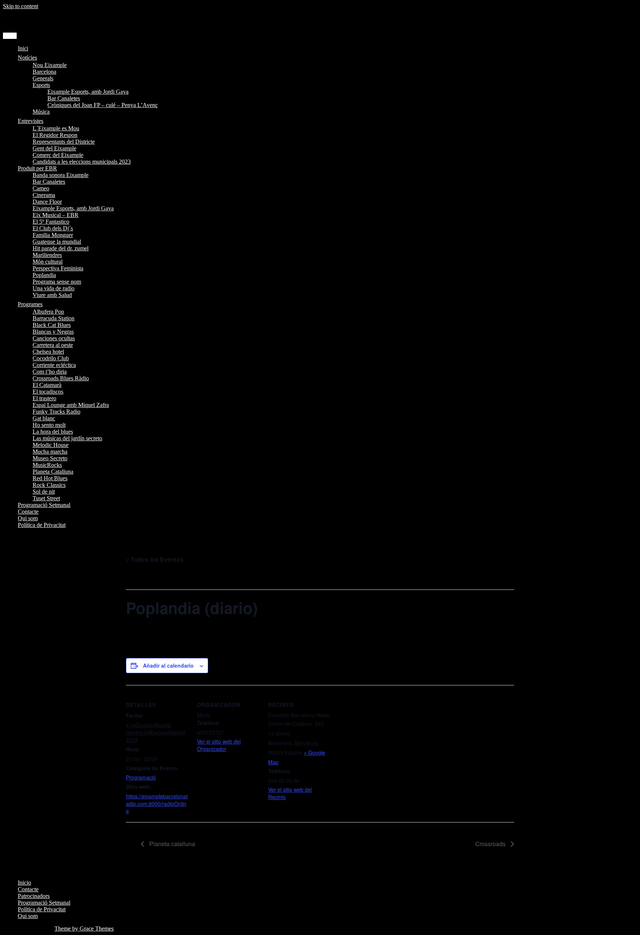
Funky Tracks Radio (56, 411)
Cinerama (44, 195)
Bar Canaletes (63, 98)
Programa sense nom (57, 281)
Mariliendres (47, 255)
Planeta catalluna (171, 843)
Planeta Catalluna (53, 471)
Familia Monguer (53, 235)
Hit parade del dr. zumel (61, 248)
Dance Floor (47, 201)
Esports (41, 85)
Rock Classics (49, 485)
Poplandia (44, 275)
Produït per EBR (37, 168)
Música (41, 111)
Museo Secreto (50, 458)
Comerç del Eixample (58, 155)
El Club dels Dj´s (53, 228)
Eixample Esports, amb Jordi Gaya (88, 92)
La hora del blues (53, 431)
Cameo (41, 188)
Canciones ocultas (54, 338)
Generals (43, 78)
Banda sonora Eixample (61, 175)
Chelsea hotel (48, 351)
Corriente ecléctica (54, 365)
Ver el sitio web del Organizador (219, 745)
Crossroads (491, 843)
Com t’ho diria (50, 371)
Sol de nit (44, 491)
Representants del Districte (64, 141)
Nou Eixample (50, 65)
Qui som (28, 518)
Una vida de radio (53, 288)
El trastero (44, 398)
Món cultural (48, 261)
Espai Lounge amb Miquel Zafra (71, 405)
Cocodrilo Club (51, 358)
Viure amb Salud (52, 295)
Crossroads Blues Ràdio (61, 378)
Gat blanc (44, 418)
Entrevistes (30, 121)
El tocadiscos (48, 391)
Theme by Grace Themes (84, 928)
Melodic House (51, 445)
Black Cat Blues (52, 325)
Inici (23, 48)
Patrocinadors (34, 896)
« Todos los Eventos (154, 559)
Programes (30, 304)
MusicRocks (47, 465)
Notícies (27, 57)
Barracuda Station (53, 318)
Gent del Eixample (54, 148)
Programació (141, 777)
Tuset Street (46, 498)
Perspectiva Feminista (58, 268)
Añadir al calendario (168, 665)
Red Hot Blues (50, 478)
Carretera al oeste (53, 345)
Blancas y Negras (53, 331)
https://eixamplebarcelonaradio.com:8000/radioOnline (157, 803)
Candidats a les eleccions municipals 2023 (82, 161)
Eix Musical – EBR (56, 215)
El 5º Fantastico (51, 221)
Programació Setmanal (44, 505)
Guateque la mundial (57, 241)
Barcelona (44, 72)
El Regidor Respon (55, 135)
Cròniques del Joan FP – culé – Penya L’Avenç (102, 105)
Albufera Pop (48, 311)
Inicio (24, 882)
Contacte (28, 511)
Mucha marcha (50, 451)
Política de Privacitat (42, 525)
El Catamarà (47, 385)
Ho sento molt (49, 425)
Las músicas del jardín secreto (67, 438)
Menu (10, 36)
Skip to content (20, 6)
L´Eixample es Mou (56, 128)
